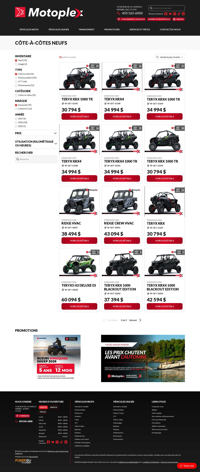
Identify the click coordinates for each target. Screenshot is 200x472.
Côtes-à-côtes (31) (27, 95)
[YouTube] (170, 13)
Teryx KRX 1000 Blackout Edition (120, 287)
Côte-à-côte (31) (26, 73)
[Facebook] (165, 13)
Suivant (133, 320)
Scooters (78, 416)
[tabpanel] (53, 427)
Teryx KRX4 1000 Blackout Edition (163, 287)
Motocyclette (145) (27, 77)
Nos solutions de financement (163, 416)
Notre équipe (156, 413)
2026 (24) (22, 122)
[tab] (43, 407)
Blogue (154, 410)
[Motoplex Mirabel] (49, 13)
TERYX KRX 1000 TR (77, 99)
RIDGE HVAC (71, 223)
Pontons (78, 433)
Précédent (112, 320)
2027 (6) (22, 118)
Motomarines (80, 436)
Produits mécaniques (82, 442)
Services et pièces (140, 29)
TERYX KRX (156, 223)
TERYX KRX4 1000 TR (163, 99)
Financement (87, 29)
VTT (76, 423)
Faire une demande (159, 420)
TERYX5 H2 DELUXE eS (78, 285)
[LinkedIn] (183, 13)
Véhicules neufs (29, 29)
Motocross (79, 413)
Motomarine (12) (26, 85)
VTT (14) (22, 81)
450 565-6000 (132, 13)
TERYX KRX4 (114, 99)
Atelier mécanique (158, 426)
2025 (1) (22, 126)
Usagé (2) (22, 64)
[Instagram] (174, 13)
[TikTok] (179, 13)
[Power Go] (42, 461)
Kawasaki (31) (24, 105)
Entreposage (156, 433)
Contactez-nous (170, 29)
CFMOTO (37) (25, 108)
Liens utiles (159, 401)
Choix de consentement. (169, 462)
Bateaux (78, 429)
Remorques (117, 436)
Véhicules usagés (58, 29)
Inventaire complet (81, 407)
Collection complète (82, 446)
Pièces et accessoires (160, 429)
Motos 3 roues (118, 413)
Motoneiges (117, 423)
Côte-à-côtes (79, 426)
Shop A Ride (33, 457)
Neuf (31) (22, 60)
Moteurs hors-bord (82, 439)
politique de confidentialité (128, 462)
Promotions (112, 29)
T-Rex (77, 420)
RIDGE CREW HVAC (119, 223)
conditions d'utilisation (151, 462)
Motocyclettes (80, 410)
